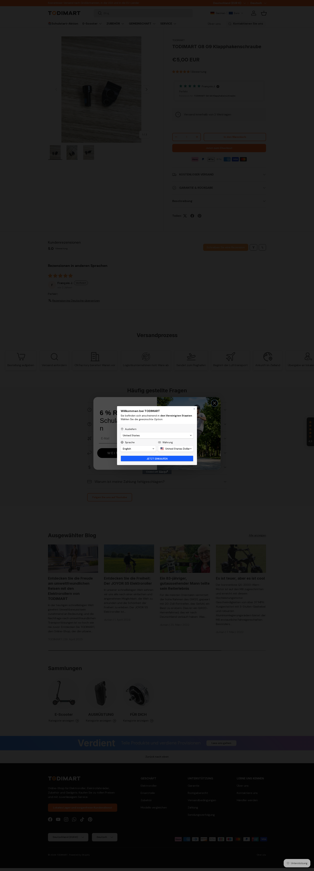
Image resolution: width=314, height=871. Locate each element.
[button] (157, 435)
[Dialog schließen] (194, 409)
